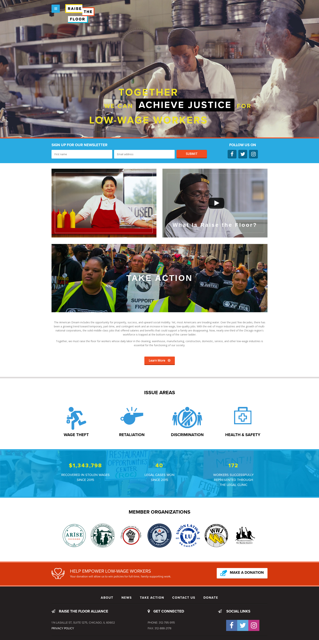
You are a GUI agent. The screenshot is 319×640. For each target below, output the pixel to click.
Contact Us (183, 598)
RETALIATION (132, 434)
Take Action (152, 598)
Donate (210, 598)
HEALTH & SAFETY (242, 434)
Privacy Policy (63, 628)
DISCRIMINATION (187, 434)
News (126, 598)
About (107, 598)
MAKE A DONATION (247, 573)
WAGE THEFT (76, 434)
